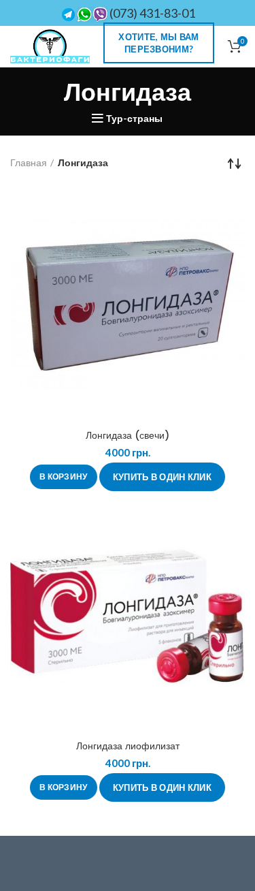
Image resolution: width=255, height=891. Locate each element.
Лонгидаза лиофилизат (128, 746)
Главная (28, 162)
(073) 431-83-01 (151, 12)
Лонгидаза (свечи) (127, 435)
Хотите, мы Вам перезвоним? (158, 42)
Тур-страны (134, 118)
